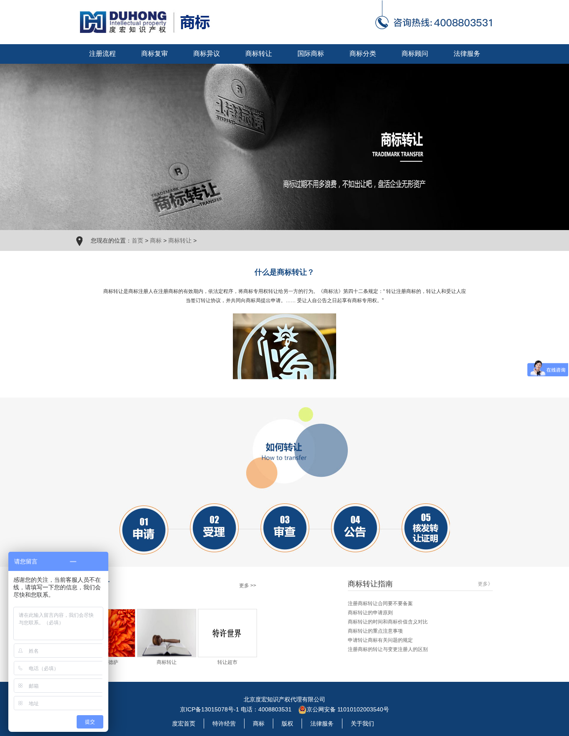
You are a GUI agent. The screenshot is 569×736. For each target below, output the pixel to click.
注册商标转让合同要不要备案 (380, 603)
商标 (156, 240)
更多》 (485, 584)
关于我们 (362, 723)
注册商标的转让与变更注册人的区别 (388, 649)
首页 (137, 240)
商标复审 (154, 53)
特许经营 (224, 723)
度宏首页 (183, 723)
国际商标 (310, 53)
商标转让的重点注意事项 (375, 631)
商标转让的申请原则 (370, 613)
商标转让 (258, 53)
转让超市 (227, 662)
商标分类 (362, 53)
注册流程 (102, 53)
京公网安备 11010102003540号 (348, 709)
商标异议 (206, 53)
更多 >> (247, 585)
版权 (287, 723)
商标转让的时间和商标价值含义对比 (388, 622)
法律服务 (467, 53)
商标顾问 (415, 53)
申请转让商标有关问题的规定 (380, 640)
